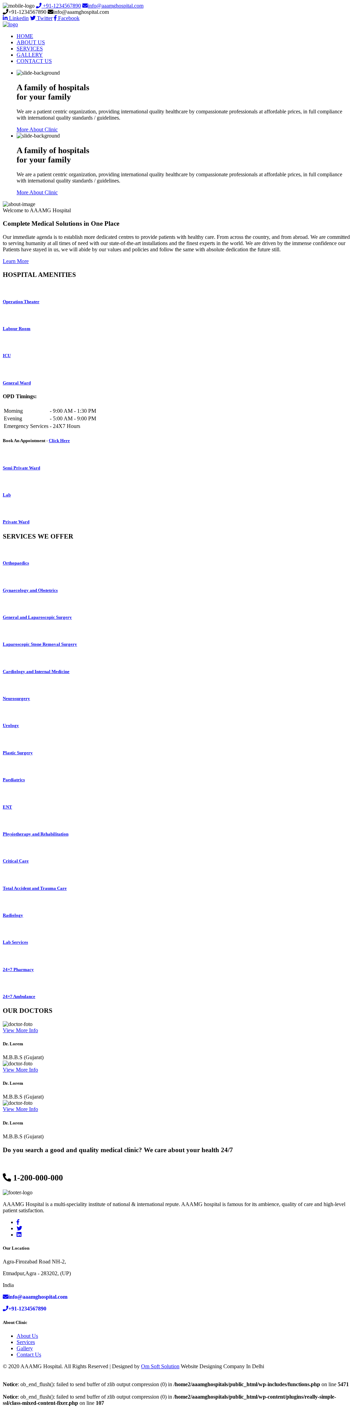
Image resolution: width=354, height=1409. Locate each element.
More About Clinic (37, 129)
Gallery (25, 1348)
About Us (27, 1336)
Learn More (16, 261)
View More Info (20, 1030)
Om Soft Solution (160, 1366)
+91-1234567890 (61, 6)
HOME (25, 36)
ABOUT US (31, 42)
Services (26, 1342)
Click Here (59, 440)
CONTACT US (34, 61)
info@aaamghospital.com (115, 6)
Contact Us (29, 1354)
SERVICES (30, 49)
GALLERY (30, 55)
